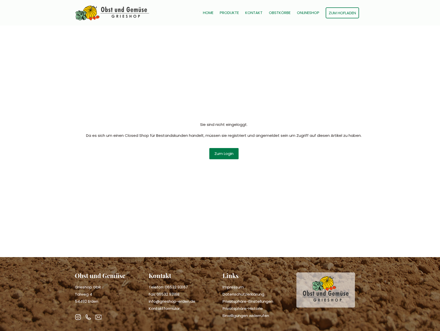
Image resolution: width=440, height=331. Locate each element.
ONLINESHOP (308, 12)
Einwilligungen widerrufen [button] (246, 315)
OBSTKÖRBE (280, 12)
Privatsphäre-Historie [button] (243, 308)
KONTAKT (254, 12)
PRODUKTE (229, 12)
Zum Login (223, 153)
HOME (208, 12)
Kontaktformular (164, 308)
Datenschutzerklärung (243, 294)
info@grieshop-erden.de (172, 301)
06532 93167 (176, 287)
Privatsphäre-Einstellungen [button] (248, 301)
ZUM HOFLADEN (342, 13)
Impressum (233, 287)
